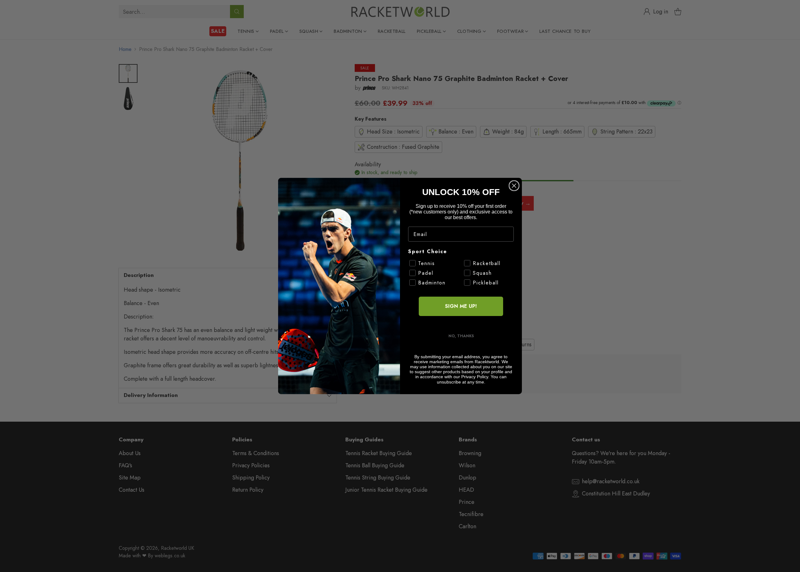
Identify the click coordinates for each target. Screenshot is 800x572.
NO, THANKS (461, 336)
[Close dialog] (514, 185)
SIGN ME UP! (461, 306)
